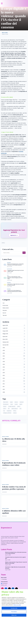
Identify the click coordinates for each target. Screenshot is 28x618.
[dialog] (14, 603)
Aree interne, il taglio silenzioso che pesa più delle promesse (15, 285)
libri (8, 408)
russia (11, 404)
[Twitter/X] (9, 588)
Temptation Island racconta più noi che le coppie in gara (15, 271)
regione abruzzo (15, 408)
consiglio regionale (11, 406)
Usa (4, 410)
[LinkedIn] (13, 588)
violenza (14, 412)
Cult (3, 303)
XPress (14, 410)
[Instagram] (2, 588)
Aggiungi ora (14, 235)
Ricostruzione (5, 404)
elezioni (4, 406)
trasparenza (9, 410)
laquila (11, 402)
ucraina (16, 404)
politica (18, 406)
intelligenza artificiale (7, 412)
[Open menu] (2, 3)
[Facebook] (6, 588)
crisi (20, 408)
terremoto (21, 402)
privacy (3, 242)
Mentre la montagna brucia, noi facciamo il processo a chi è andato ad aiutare (15, 264)
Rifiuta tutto (14, 615)
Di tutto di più (5, 305)
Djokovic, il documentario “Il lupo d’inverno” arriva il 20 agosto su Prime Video (14, 277)
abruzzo (16, 402)
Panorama (5, 310)
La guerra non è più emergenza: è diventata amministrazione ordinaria (14, 291)
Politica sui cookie (17, 604)
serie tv (4, 408)
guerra (21, 404)
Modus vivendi (6, 307)
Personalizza (14, 611)
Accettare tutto (14, 608)
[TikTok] (16, 588)
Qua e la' (4, 312)
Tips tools (5, 315)
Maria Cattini (5, 32)
